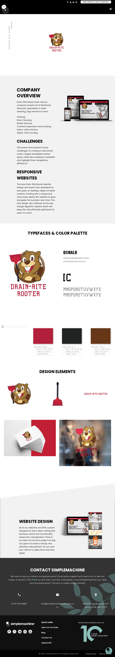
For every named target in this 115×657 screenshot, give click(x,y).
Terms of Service (105, 654)
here (34, 579)
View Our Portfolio (49, 627)
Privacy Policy (91, 654)
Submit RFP (46, 643)
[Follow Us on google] (14, 632)
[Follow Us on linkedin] (20, 632)
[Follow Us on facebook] (9, 632)
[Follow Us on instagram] (25, 632)
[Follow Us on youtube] (30, 632)
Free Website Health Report (96, 2)
